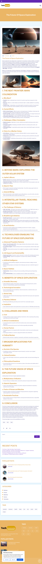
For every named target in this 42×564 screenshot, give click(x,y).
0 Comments (6, 55)
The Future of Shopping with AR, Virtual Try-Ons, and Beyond (14, 453)
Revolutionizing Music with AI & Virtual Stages (11, 451)
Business (5, 490)
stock (32, 509)
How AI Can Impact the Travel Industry (15, 477)
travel (11, 422)
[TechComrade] (5, 5)
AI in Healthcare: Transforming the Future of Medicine (12, 454)
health (16, 509)
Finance (5, 492)
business (5, 509)
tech (7, 422)
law (24, 509)
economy (10, 509)
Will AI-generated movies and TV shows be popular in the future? (20, 471)
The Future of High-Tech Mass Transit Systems (11, 449)
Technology (6, 499)
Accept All (20, 559)
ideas (4, 422)
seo (28, 509)
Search (3, 434)
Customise (7, 559)
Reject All (13, 559)
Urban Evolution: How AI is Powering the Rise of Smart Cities (19, 464)
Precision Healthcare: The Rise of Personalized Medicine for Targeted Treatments (18, 450)
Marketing (6, 494)
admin (13, 55)
